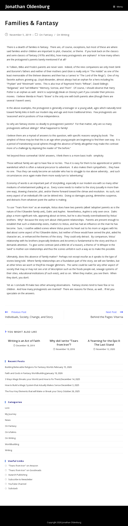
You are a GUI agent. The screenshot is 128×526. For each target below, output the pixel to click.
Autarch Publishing (17, 474)
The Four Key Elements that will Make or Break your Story (33, 391)
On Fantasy (46, 34)
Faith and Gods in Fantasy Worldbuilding (25, 373)
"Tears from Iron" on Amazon (23, 465)
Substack (13, 488)
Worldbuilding (12, 444)
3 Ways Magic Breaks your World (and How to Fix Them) (32, 379)
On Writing (63, 34)
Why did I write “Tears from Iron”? (64, 342)
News (8, 419)
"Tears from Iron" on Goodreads (24, 470)
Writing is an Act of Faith (24, 341)
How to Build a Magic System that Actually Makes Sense (33, 385)
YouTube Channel (17, 483)
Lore (7, 407)
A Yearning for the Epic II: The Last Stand (104, 342)
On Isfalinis (10, 432)
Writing (8, 450)
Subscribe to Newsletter (20, 479)
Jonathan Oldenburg (27, 6)
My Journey (10, 414)
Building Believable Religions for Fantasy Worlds (29, 367)
